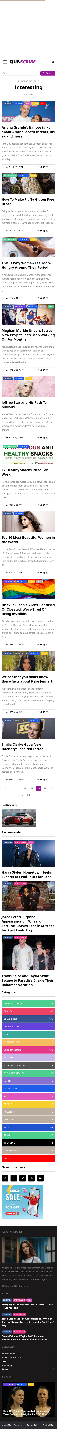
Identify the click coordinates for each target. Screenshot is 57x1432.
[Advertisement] (28, 28)
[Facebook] (14, 1178)
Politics (43, 307)
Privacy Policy (33, 1425)
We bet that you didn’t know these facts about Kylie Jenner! (27, 679)
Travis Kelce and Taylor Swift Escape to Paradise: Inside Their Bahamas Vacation (28, 980)
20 (51, 788)
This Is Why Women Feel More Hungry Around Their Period (26, 265)
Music (28, 104)
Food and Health (10, 176)
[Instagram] (5, 1178)
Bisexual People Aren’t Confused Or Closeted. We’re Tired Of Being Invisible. (28, 609)
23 (28, 795)
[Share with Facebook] (38, 167)
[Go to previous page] (5, 788)
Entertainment (20, 843)
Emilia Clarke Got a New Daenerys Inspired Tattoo (22, 746)
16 (25, 788)
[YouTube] (31, 1178)
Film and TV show (21, 653)
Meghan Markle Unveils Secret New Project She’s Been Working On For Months (28, 335)
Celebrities (8, 104)
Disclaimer (19, 1425)
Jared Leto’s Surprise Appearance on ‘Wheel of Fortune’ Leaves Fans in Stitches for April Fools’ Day (28, 923)
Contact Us (48, 1425)
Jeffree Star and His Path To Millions (24, 404)
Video (43, 104)
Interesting (19, 104)
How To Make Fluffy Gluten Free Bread (28, 201)
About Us (6, 1425)
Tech (4, 1361)
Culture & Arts (20, 307)
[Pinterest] (40, 1178)
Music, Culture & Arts (12, 1357)
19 (45, 788)
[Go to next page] (35, 795)
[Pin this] (44, 167)
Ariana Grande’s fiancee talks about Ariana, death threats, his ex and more (28, 131)
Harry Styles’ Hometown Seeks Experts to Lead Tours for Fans (27, 874)
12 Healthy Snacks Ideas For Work (25, 472)
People (35, 104)
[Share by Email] (47, 167)
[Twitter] (22, 1178)
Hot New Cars (9, 804)
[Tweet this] (41, 167)
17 (32, 788)
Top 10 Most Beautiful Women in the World (28, 539)
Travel (50, 307)
